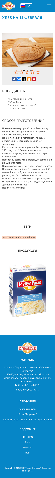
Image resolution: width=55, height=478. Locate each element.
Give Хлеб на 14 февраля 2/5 (22, 72)
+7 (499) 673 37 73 (30, 385)
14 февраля (8, 237)
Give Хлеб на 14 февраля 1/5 (16, 72)
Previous (5, 54)
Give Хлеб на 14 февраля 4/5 (33, 72)
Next (49, 54)
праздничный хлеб (25, 237)
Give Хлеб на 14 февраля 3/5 (27, 72)
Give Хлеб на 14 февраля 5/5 (38, 72)
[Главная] (8, 6)
